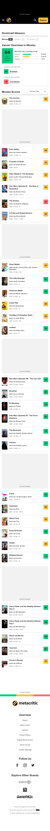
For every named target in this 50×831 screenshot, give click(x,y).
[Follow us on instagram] (25, 766)
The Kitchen (15, 82)
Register (43, 20)
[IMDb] (37, 810)
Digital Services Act (25, 740)
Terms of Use (25, 745)
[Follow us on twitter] (33, 766)
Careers (25, 730)
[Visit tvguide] (25, 791)
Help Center (25, 725)
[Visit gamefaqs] (25, 798)
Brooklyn (13, 71)
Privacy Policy (25, 735)
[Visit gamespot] (25, 783)
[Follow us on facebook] (17, 766)
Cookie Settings (25, 750)
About (25, 720)
